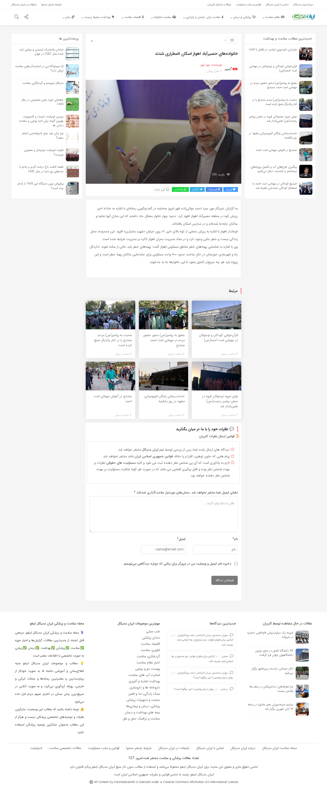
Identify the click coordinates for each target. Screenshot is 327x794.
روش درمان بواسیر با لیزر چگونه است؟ (213, 678)
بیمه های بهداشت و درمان (142, 712)
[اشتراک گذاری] (26, 17)
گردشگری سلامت (148, 656)
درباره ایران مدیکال (243, 748)
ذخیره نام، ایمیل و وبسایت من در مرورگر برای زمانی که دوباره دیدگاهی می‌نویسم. (177, 563)
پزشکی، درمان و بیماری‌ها (143, 706)
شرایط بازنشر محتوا (139, 748)
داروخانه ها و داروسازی (145, 687)
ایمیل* (181, 539)
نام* (235, 539)
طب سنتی (153, 631)
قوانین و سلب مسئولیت (103, 748)
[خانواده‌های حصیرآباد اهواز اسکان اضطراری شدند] (163, 131)
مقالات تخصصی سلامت (65, 748)
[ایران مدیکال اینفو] (304, 16)
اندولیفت (36, 748)
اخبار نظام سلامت (148, 662)
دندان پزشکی (151, 637)
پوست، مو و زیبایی (147, 668)
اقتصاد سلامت (150, 643)
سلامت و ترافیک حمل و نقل (141, 718)
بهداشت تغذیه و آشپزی (144, 681)
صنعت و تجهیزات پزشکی (143, 700)
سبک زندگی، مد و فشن (144, 693)
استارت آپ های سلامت (144, 675)
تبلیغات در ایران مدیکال (173, 748)
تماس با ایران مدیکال (210, 748)
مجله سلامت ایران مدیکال (279, 748)
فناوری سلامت (150, 650)
